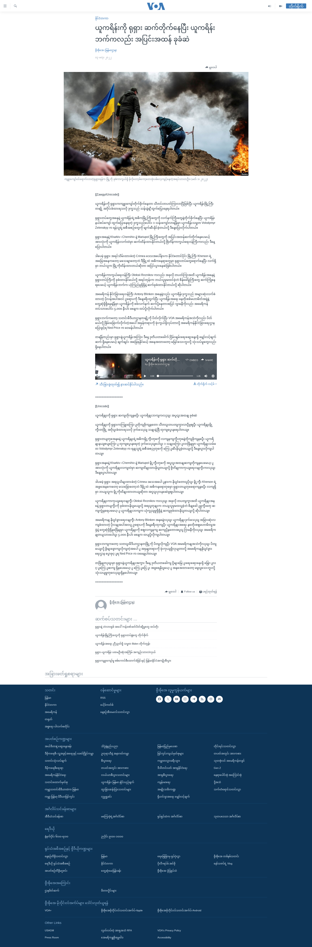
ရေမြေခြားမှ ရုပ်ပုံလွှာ (168, 856)
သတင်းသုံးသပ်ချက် (56, 760)
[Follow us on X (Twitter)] (167, 699)
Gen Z (217, 767)
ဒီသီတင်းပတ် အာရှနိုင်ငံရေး (172, 767)
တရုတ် (48, 719)
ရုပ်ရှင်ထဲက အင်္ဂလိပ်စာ (169, 816)
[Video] (280, 6)
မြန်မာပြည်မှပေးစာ (167, 746)
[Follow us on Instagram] (185, 699)
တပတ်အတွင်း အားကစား (115, 767)
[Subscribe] (219, 699)
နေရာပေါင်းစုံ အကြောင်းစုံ (228, 775)
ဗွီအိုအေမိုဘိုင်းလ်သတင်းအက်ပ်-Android (179, 910)
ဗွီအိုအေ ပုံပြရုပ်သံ (167, 870)
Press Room (52, 937)
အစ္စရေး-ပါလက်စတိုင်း (57, 726)
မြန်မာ (48, 697)
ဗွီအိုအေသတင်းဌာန (159, 364)
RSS (102, 697)
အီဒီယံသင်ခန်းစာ (54, 816)
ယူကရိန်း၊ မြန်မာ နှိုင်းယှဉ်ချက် (117, 782)
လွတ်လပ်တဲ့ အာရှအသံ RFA (116, 930)
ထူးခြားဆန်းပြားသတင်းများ (116, 789)
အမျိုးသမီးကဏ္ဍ (166, 789)
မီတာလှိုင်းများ (108, 890)
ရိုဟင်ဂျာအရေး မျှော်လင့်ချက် (173, 796)
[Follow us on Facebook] (159, 699)
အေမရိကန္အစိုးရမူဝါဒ (112, 937)
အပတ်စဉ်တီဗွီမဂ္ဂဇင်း (56, 870)
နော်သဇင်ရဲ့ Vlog (223, 863)
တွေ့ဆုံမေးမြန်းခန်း (111, 870)
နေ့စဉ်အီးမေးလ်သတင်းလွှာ (115, 712)
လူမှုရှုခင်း (106, 796)
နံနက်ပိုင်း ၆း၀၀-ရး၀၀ (56, 836)
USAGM (49, 930)
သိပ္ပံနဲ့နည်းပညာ (109, 746)
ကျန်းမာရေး (163, 782)
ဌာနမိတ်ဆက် (52, 890)
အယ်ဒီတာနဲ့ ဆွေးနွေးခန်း (58, 746)
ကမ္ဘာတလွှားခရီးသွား (168, 760)
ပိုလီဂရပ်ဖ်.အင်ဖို (166, 863)
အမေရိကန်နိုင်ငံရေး (55, 775)
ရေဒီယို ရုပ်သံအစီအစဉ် (57, 863)
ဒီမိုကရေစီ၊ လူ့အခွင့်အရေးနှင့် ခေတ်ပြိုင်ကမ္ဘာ (69, 753)
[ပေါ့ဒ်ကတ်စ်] (210, 699)
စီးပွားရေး (106, 760)
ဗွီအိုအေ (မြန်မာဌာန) (106, 50)
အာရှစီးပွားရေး (165, 775)
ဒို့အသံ (217, 782)
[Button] (211, 67)
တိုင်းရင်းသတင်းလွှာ (225, 746)
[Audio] (269, 6)
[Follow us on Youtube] (176, 699)
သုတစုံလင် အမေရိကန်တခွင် (229, 760)
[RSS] (202, 699)
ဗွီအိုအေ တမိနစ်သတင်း (226, 856)
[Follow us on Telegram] (193, 699)
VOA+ (48, 910)
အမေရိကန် (51, 712)
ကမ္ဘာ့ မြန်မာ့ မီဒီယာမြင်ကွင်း (60, 796)
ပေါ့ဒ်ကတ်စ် (106, 704)
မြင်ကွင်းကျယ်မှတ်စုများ (170, 753)
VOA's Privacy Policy (169, 930)
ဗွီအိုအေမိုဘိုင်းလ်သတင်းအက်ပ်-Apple (122, 910)
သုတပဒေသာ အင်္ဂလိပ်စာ (227, 816)
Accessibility (164, 937)
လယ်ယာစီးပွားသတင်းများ (115, 775)
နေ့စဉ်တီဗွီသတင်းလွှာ (56, 856)
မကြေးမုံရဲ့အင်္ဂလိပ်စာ (112, 816)
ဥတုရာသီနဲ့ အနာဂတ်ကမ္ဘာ (115, 753)
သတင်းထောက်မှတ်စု (56, 782)
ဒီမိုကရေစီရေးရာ (54, 767)
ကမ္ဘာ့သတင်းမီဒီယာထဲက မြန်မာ (62, 789)
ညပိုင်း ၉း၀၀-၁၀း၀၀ (112, 836)
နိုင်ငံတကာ (101, 18)
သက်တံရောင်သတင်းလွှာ (227, 789)
